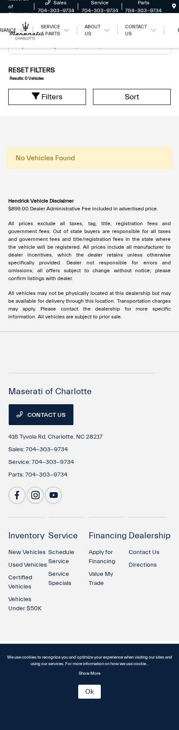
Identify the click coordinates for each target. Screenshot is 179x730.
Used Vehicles (27, 564)
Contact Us (46, 415)
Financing (108, 536)
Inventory (26, 536)
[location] (174, 6)
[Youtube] (53, 495)
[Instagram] (35, 495)
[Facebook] (17, 495)
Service (63, 536)
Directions (143, 564)
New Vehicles (27, 552)
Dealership (150, 536)
